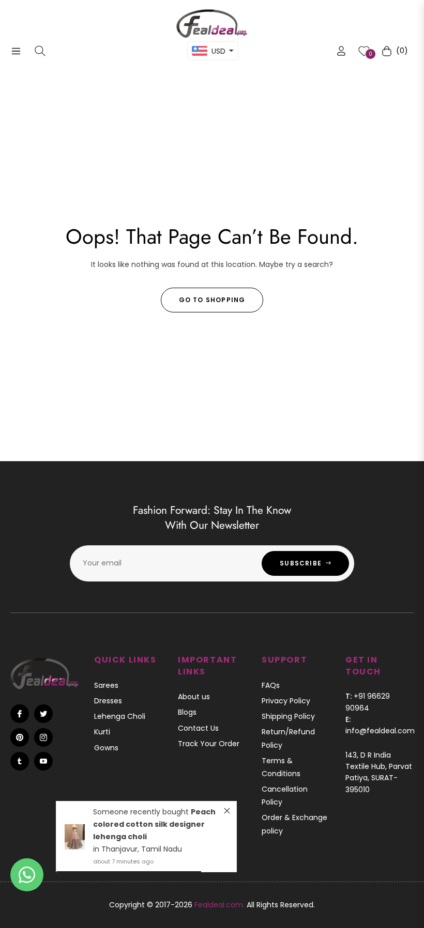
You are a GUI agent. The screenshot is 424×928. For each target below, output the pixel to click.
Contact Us (198, 728)
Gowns (106, 748)
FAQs (271, 685)
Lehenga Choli (119, 716)
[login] (341, 51)
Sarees (106, 685)
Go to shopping (212, 299)
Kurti (102, 732)
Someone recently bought (142, 812)
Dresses (108, 701)
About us (194, 696)
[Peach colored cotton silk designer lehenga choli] (75, 837)
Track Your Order (208, 743)
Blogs (187, 712)
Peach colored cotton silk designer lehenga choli (154, 824)
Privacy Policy (286, 701)
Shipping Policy (288, 716)
